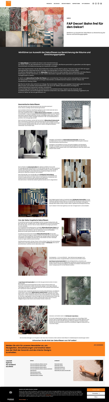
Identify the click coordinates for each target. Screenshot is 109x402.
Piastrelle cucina (58, 365)
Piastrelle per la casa (59, 369)
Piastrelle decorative (35, 372)
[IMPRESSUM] (93, 3)
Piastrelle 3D (33, 370)
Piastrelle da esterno (59, 367)
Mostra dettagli (22, 399)
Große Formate (66, 3)
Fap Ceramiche (86, 3)
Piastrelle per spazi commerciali (62, 370)
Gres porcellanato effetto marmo (38, 364)
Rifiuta (95, 397)
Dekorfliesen (59, 340)
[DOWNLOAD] (96, 3)
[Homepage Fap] (8, 3)
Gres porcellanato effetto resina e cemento (41, 369)
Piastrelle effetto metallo (36, 375)
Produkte (49, 3)
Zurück (69, 18)
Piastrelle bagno (58, 364)
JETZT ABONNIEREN (98, 345)
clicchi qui (48, 394)
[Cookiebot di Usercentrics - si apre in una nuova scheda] (10, 399)
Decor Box (57, 3)
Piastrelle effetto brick (35, 373)
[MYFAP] (98, 3)
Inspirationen (76, 3)
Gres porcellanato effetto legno (38, 365)
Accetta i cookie (95, 389)
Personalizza (95, 393)
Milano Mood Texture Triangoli (43, 112)
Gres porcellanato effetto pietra (38, 367)
